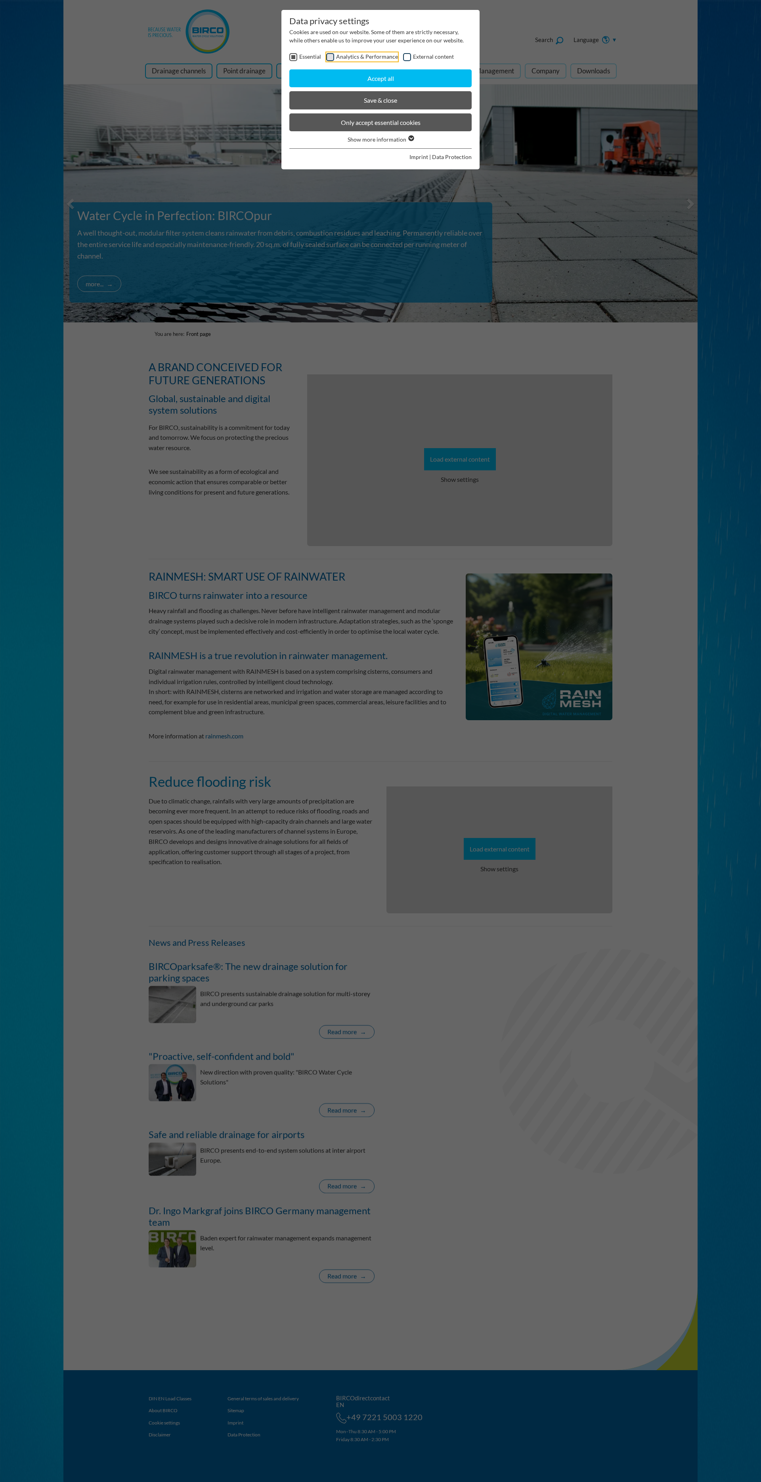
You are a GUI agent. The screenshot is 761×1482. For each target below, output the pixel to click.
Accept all (380, 78)
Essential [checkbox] (310, 56)
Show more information (377, 139)
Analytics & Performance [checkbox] (367, 56)
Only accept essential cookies (381, 122)
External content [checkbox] (433, 56)
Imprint (418, 156)
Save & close (380, 100)
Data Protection (452, 156)
